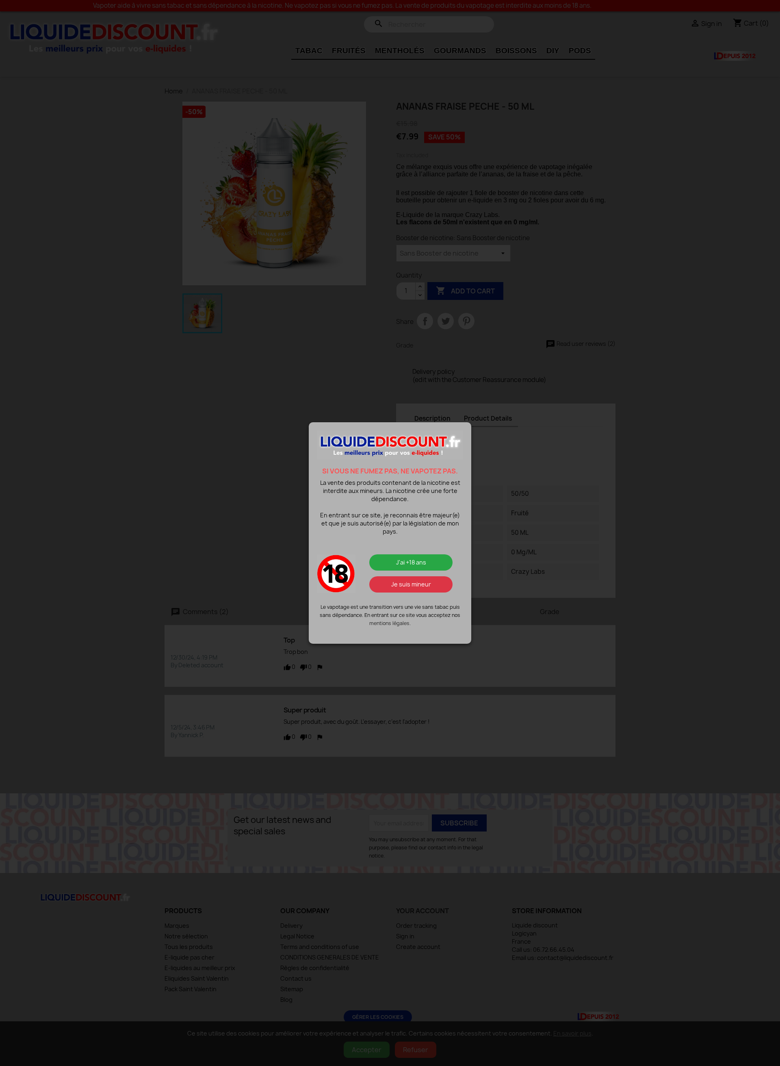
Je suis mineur (411, 584)
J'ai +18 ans (411, 562)
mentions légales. (390, 623)
